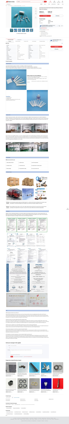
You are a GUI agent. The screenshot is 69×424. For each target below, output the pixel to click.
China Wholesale (31, 418)
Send (11, 356)
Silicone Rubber (36, 400)
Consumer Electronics (10, 5)
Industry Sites (39, 418)
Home (6, 5)
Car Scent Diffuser (23, 408)
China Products (19, 418)
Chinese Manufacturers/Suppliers (25, 418)
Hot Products (14, 418)
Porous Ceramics (8, 399)
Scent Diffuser (23, 5)
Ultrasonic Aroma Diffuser (16, 408)
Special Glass (36, 399)
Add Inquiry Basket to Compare (21, 33)
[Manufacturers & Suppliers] (10, 1)
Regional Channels (44, 418)
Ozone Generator (8, 400)
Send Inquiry (45, 15)
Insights (55, 418)
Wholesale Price (35, 418)
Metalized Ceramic (51, 399)
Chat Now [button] (58, 15)
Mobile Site (52, 418)
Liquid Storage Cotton (23, 400)
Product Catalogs (17, 397)
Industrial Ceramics (22, 399)
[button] (46, 41)
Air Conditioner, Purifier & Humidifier (17, 5)
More (6, 415)
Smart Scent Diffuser (9, 408)
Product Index (48, 418)
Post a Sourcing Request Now (28, 356)
